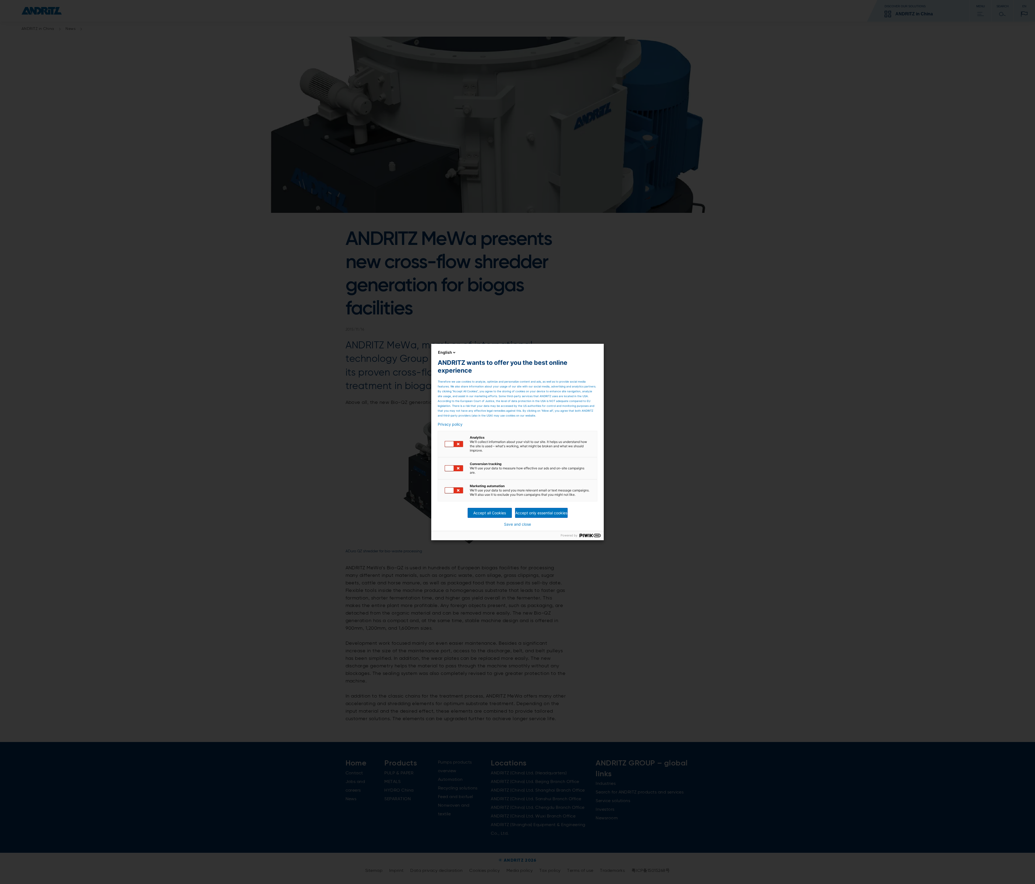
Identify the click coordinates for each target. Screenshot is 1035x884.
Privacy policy (450, 424)
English (445, 352)
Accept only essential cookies (541, 513)
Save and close (517, 524)
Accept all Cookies (489, 513)
